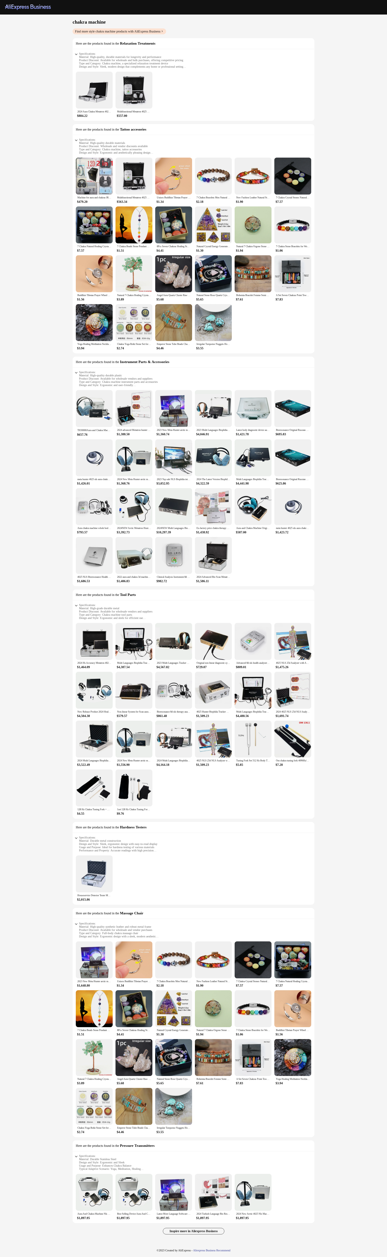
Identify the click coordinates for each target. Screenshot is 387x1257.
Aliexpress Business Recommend (211, 1250)
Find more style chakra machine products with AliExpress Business (117, 31)
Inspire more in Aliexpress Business (194, 1231)
